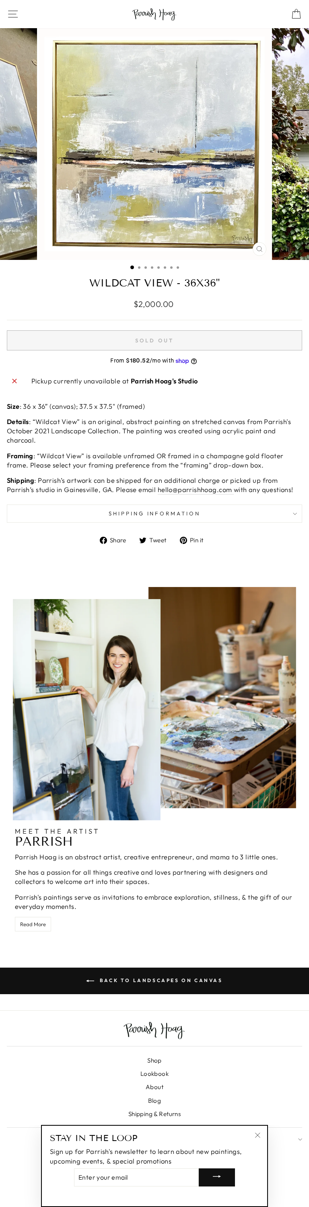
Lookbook (154, 1073)
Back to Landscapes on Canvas (159, 980)
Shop (154, 1060)
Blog (154, 1100)
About (154, 1087)
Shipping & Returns (154, 1114)
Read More (33, 924)
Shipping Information (155, 513)
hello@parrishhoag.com (196, 489)
